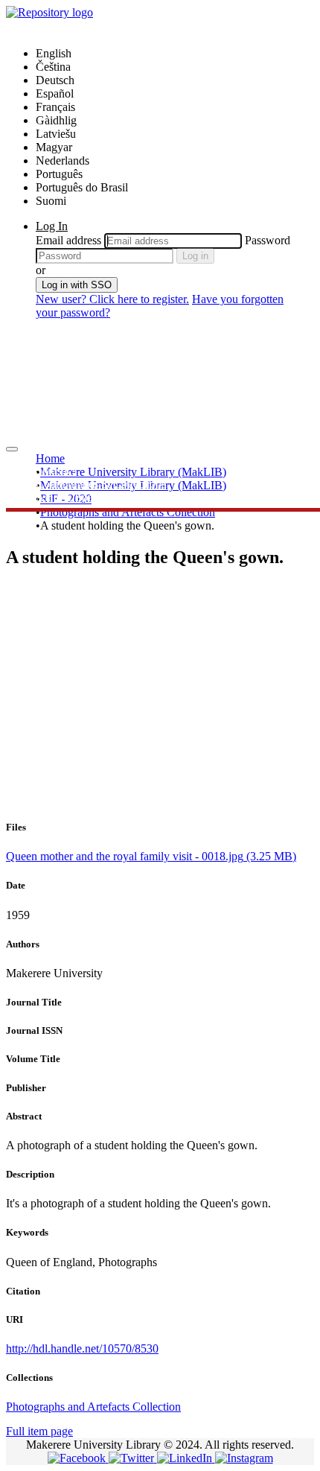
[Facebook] (78, 1458)
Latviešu (56, 133)
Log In (52, 226)
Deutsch (55, 80)
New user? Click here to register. (112, 299)
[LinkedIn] (186, 1458)
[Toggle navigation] (12, 449)
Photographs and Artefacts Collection (127, 512)
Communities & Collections (101, 483)
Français (55, 107)
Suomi (51, 200)
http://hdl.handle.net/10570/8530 (82, 1348)
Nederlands (62, 160)
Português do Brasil (82, 187)
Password (267, 240)
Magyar (54, 147)
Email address (68, 240)
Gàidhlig (56, 120)
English (53, 53)
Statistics (56, 470)
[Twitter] (133, 1458)
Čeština (53, 66)
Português (59, 174)
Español (55, 93)
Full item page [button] (39, 1431)
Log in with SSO (77, 284)
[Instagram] (244, 1458)
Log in (195, 255)
